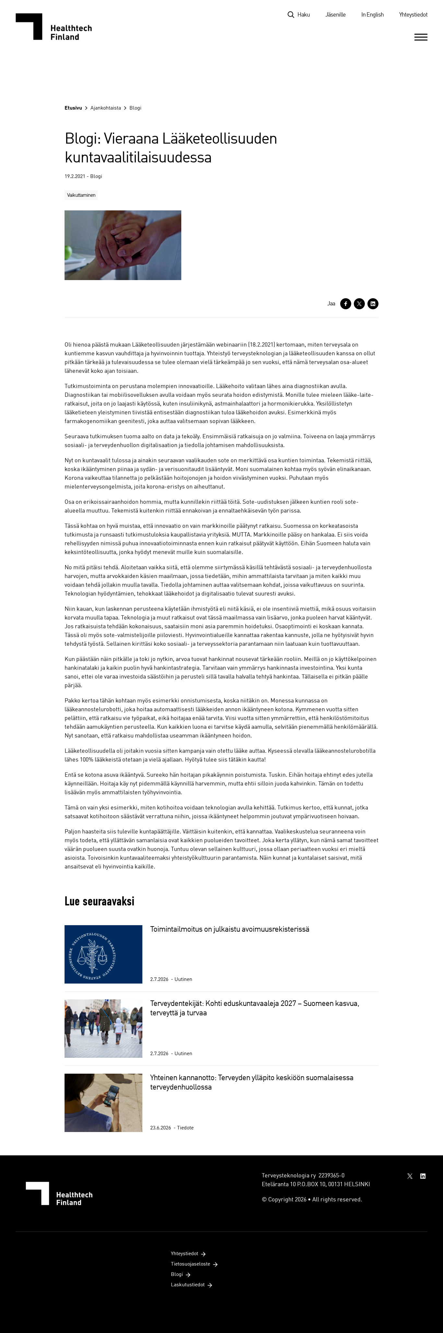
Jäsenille (335, 15)
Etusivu (73, 108)
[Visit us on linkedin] (422, 1176)
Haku (303, 15)
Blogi (135, 108)
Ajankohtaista (105, 108)
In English (372, 15)
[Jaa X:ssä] (359, 303)
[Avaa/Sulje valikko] (420, 36)
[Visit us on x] (409, 1176)
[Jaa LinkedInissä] (372, 303)
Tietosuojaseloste (190, 1264)
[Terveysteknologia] (60, 27)
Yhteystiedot (413, 15)
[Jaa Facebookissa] (345, 303)
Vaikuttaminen (81, 195)
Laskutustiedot (188, 1285)
